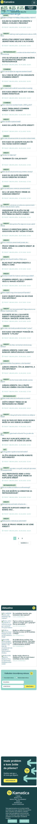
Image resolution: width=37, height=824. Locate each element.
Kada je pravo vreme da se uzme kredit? (18, 525)
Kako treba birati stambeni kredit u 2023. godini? (15, 110)
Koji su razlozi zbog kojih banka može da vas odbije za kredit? (18, 421)
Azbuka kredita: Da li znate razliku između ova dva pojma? (17, 386)
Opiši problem (10, 780)
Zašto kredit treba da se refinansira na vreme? (14, 403)
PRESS (18, 801)
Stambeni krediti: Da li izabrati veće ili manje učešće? (17, 280)
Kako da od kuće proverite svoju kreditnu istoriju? (15, 176)
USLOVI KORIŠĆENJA (18, 804)
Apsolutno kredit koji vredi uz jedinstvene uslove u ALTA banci (18, 40)
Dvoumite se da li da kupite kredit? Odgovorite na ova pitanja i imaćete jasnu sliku (16, 316)
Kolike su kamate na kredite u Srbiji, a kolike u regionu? (17, 22)
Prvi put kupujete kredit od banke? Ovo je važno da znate (16, 440)
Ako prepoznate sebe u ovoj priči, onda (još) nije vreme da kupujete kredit (17, 476)
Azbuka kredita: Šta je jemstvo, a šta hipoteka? (18, 368)
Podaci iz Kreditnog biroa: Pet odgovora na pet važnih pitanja (17, 230)
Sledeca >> (24, 543)
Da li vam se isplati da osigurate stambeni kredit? (18, 76)
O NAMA (18, 796)
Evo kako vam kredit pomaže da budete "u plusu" (17, 333)
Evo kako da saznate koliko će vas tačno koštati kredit (17, 143)
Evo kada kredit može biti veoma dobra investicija (18, 93)
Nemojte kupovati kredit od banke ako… (15, 509)
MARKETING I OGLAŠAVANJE (18, 799)
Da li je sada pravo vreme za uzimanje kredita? (16, 193)
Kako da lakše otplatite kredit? (18, 125)
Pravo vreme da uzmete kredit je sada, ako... (18, 247)
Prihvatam (12, 821)
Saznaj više (24, 821)
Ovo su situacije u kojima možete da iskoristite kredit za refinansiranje (18, 60)
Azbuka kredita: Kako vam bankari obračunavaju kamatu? (18, 351)
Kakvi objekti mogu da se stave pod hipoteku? (17, 297)
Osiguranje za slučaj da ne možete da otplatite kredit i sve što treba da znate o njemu (18, 212)
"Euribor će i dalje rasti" (14, 159)
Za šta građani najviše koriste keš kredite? (17, 456)
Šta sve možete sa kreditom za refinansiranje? (17, 492)
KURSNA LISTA (30, 7)
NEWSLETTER (18, 797)
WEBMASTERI (18, 802)
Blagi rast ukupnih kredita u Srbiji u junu (16, 264)
